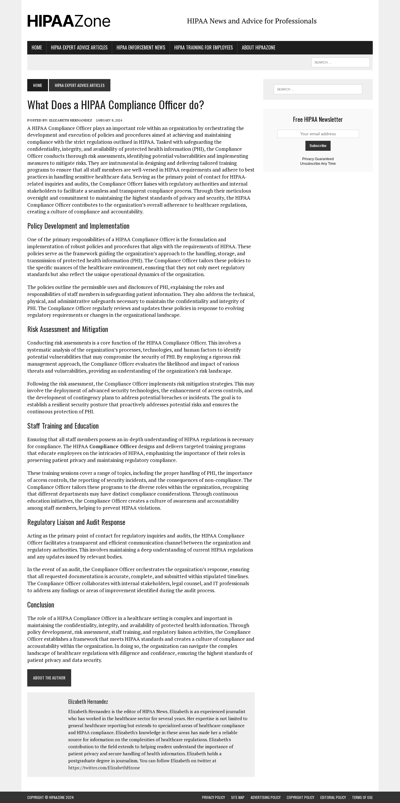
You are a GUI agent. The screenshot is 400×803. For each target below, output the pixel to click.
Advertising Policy (266, 797)
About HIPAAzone (258, 47)
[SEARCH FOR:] (340, 61)
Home (37, 47)
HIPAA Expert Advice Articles (79, 47)
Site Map (238, 797)
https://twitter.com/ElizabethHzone (104, 768)
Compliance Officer (113, 446)
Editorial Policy (333, 797)
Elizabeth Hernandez (70, 120)
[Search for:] (318, 89)
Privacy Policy (213, 797)
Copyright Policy (300, 797)
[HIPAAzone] (82, 20)
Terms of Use (362, 797)
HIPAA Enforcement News (141, 47)
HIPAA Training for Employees (203, 47)
